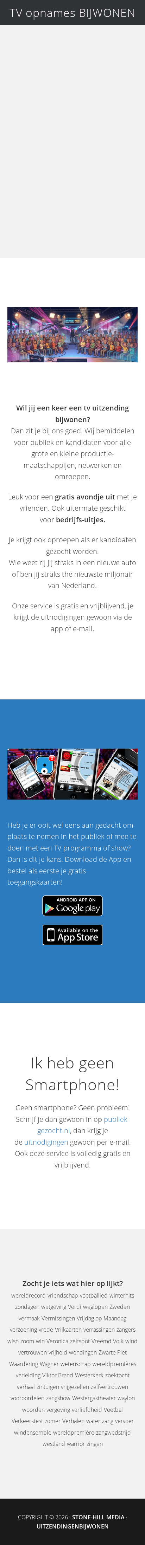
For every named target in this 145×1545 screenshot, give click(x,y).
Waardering (23, 1364)
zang (107, 1421)
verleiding (28, 1375)
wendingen (83, 1352)
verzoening (23, 1329)
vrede (46, 1329)
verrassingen (99, 1329)
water (93, 1421)
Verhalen (73, 1421)
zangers (125, 1329)
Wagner (49, 1364)
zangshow (58, 1398)
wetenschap (76, 1364)
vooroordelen (27, 1398)
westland (54, 1444)
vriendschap (63, 1295)
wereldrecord (28, 1295)
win (40, 1341)
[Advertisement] (72, 147)
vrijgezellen (75, 1387)
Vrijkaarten (68, 1329)
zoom (27, 1341)
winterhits (121, 1295)
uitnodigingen (46, 1142)
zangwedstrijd (113, 1432)
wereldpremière (73, 1432)
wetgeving (53, 1307)
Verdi (74, 1307)
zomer (53, 1421)
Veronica (57, 1341)
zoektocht (117, 1375)
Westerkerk (89, 1375)
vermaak (29, 1318)
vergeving (58, 1410)
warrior (76, 1444)
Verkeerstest (27, 1421)
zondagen (27, 1307)
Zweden (119, 1307)
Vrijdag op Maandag (101, 1318)
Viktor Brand (57, 1375)
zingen (95, 1444)
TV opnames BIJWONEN (72, 12)
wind (131, 1341)
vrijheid (58, 1352)
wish (13, 1341)
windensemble (32, 1432)
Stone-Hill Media (98, 1517)
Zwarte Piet (113, 1352)
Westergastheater (94, 1398)
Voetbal (113, 1410)
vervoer (124, 1421)
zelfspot (80, 1341)
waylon (126, 1398)
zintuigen (48, 1387)
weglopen (95, 1307)
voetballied (94, 1295)
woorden (33, 1410)
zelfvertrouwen (109, 1387)
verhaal (26, 1387)
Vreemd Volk (108, 1341)
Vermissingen (58, 1318)
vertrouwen (32, 1352)
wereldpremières (114, 1364)
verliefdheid (87, 1410)
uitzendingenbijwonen (73, 1526)
